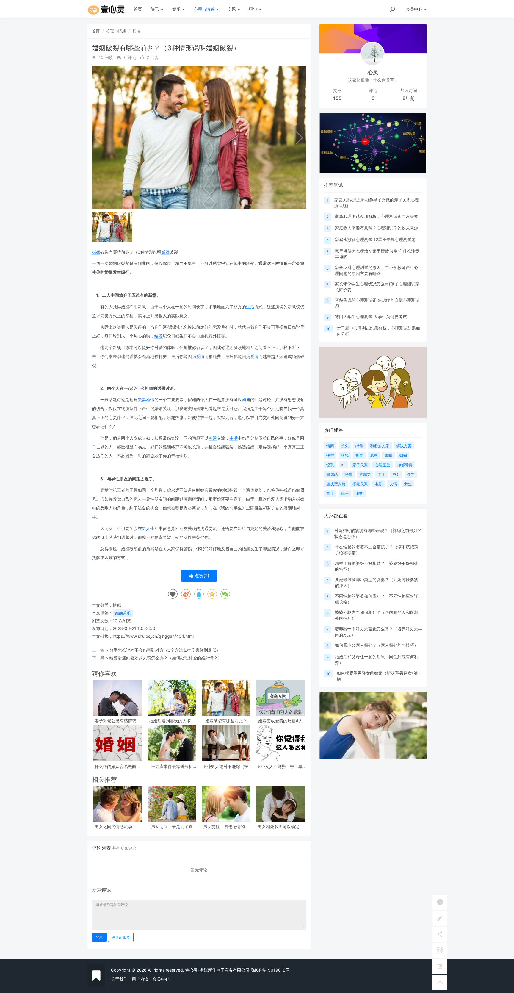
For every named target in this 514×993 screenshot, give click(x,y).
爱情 (200, 356)
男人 (146, 528)
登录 (99, 937)
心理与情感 (205, 9)
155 (337, 98)
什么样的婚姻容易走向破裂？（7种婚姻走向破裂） (117, 766)
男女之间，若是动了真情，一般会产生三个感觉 (172, 826)
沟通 (246, 399)
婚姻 (96, 251)
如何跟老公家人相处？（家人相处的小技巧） (376, 645)
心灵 (373, 72)
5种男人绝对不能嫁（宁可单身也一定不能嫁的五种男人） (226, 766)
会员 (414, 9)
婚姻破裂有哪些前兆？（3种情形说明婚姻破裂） (226, 720)
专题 (232, 9)
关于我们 (119, 978)
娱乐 (177, 9)
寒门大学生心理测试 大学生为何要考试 (371, 316)
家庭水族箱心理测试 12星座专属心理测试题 (375, 239)
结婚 (158, 335)
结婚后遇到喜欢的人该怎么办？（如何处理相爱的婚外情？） (165, 657)
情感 (136, 31)
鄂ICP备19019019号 (270, 969)
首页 (138, 9)
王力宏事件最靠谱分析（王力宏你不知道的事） (172, 766)
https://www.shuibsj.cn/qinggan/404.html (153, 636)
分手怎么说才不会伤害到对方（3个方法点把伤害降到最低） (164, 650)
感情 (150, 399)
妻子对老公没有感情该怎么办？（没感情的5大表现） (117, 720)
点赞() (201, 575)
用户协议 (140, 978)
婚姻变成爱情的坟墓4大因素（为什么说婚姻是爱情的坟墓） (280, 720)
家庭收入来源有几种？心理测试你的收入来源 (376, 227)
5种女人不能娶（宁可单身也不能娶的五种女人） (280, 766)
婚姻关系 (123, 613)
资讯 (155, 9)
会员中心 (161, 978)
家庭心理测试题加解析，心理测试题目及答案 (376, 216)
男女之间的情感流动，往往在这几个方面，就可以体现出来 (117, 826)
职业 (253, 9)
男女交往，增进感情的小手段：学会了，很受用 (226, 826)
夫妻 (142, 399)
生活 (250, 306)
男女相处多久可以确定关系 (280, 826)
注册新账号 (121, 937)
